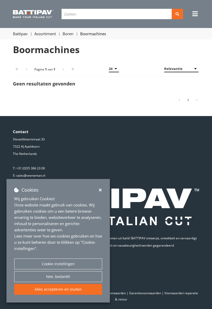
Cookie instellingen (58, 263)
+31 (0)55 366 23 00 (30, 168)
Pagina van (44, 69)
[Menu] (195, 13)
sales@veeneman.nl (30, 175)
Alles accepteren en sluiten (58, 289)
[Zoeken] (177, 14)
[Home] (33, 14)
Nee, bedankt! (58, 276)
